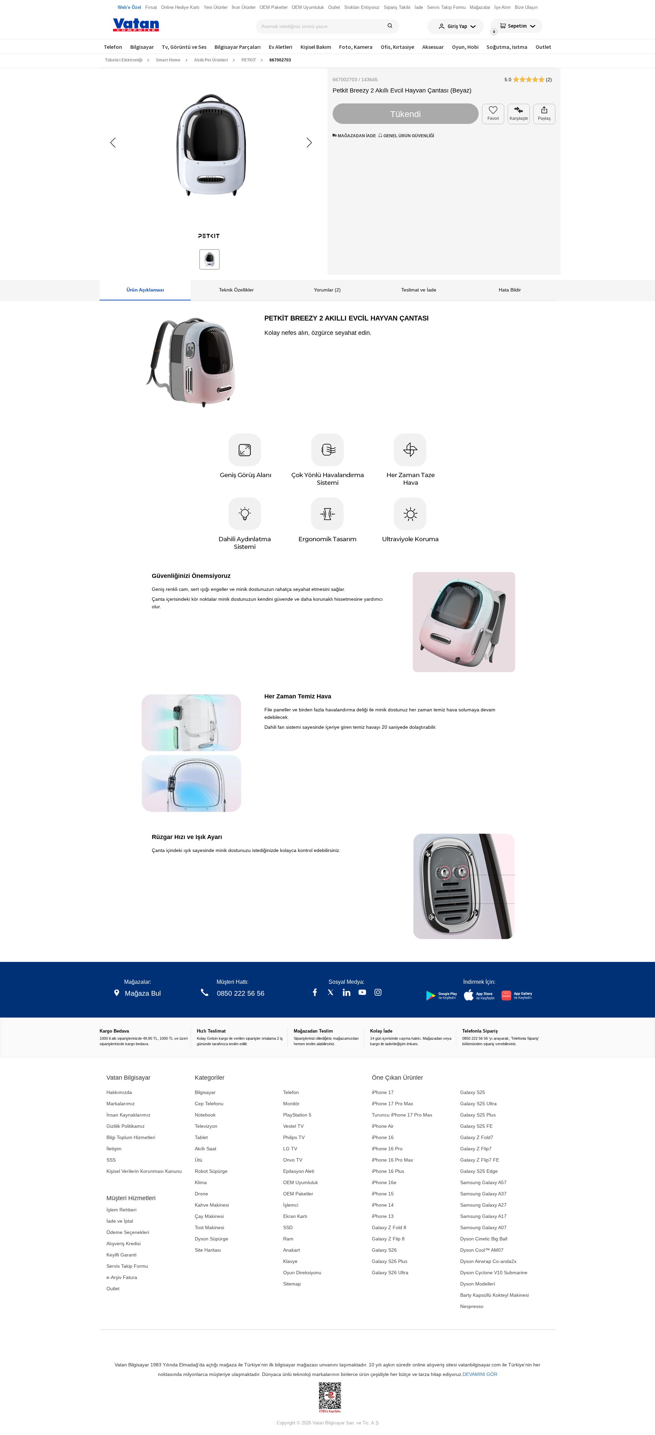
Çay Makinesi (209, 1216)
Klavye (290, 1261)
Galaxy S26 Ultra (390, 1272)
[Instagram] (378, 993)
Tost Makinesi (209, 1227)
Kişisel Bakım (316, 46)
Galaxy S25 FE (476, 1126)
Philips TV (294, 1137)
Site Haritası (208, 1250)
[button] (309, 142)
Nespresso (471, 1306)
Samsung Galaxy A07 (483, 1227)
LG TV (290, 1148)
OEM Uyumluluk (300, 1182)
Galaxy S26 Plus (389, 1261)
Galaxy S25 (472, 1092)
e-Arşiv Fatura (121, 1277)
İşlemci (290, 1205)
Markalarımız (120, 1103)
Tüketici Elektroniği (123, 60)
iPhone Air (383, 1126)
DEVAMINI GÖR (480, 1374)
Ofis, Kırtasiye (397, 46)
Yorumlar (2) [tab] (327, 290)
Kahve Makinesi (212, 1205)
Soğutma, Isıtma (506, 46)
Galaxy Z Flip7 (476, 1148)
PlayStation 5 (297, 1115)
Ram (288, 1238)
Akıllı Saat (205, 1148)
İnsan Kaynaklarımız (128, 1115)
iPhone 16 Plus (388, 1171)
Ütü (198, 1160)
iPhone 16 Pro (387, 1148)
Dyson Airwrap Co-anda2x (488, 1261)
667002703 (280, 60)
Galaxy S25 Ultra (478, 1103)
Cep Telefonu (209, 1103)
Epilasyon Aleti (298, 1171)
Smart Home (168, 60)
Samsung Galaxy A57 (483, 1182)
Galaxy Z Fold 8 (389, 1227)
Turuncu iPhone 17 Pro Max (402, 1115)
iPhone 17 (383, 1092)
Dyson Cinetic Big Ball (483, 1238)
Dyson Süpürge (211, 1238)
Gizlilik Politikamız (125, 1126)
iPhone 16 (383, 1137)
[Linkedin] (346, 993)
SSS (111, 1160)
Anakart (291, 1250)
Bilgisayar (142, 46)
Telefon (113, 46)
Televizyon (206, 1126)
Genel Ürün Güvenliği (408, 135)
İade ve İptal (119, 1221)
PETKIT (249, 60)
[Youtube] (362, 993)
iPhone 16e (384, 1182)
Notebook (205, 1115)
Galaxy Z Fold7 (476, 1137)
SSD (288, 1227)
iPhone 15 (383, 1193)
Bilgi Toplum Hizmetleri (130, 1137)
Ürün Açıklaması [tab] (145, 290)
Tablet (201, 1137)
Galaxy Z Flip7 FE (479, 1160)
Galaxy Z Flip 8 (388, 1238)
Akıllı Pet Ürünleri (211, 60)
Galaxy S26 (384, 1250)
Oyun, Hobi (465, 46)
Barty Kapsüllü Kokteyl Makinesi (494, 1295)
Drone (201, 1193)
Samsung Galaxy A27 (483, 1205)
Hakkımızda (119, 1092)
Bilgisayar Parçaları (238, 46)
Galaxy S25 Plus (478, 1115)
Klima (201, 1182)
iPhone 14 (383, 1205)
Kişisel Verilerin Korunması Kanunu (144, 1171)
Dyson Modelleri (477, 1284)
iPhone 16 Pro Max (392, 1160)
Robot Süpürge (211, 1171)
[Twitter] (330, 993)
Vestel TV (293, 1126)
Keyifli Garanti (121, 1255)
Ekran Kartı (295, 1216)
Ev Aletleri (280, 46)
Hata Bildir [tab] (510, 290)
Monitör (291, 1103)
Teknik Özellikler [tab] (236, 290)
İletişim (113, 1148)
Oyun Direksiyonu (302, 1272)
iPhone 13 (383, 1216)
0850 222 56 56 (240, 993)
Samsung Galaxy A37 (483, 1193)
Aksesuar (433, 46)
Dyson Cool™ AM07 (482, 1250)
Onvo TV (292, 1160)
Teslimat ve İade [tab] (418, 290)
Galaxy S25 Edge (479, 1171)
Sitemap (292, 1284)
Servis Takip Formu (127, 1266)
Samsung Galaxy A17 (483, 1216)
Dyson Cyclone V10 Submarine (493, 1272)
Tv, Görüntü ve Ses (184, 46)
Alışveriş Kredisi (123, 1243)
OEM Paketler (298, 1193)
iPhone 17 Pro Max (392, 1103)
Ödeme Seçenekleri (127, 1232)
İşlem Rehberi (121, 1209)
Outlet (543, 46)
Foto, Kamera (356, 46)
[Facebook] (315, 993)
